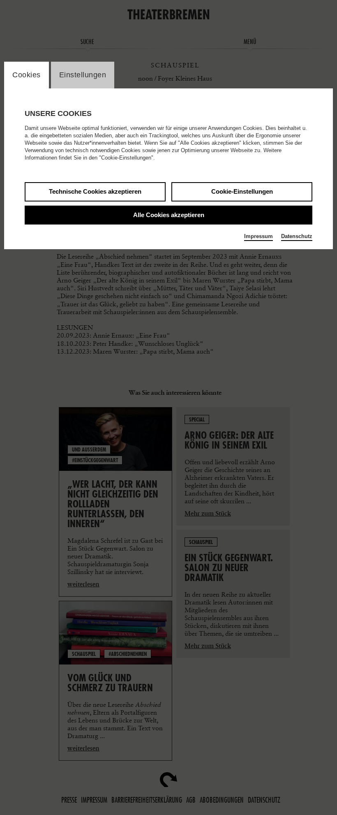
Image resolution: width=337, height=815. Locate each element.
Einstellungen (82, 75)
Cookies (26, 75)
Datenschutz (296, 236)
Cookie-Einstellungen (242, 191)
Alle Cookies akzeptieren (168, 214)
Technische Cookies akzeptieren (95, 191)
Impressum (258, 236)
